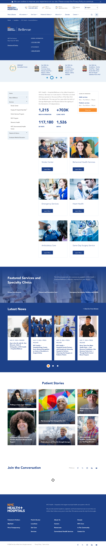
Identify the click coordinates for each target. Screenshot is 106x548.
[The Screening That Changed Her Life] (57, 406)
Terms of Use (46, 544)
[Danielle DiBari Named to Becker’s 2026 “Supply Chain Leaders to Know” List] (87, 326)
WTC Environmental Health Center (18, 128)
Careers (75, 14)
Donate (67, 14)
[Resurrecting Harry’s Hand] (87, 401)
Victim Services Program (17, 114)
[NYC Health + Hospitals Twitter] (82, 468)
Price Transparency (14, 527)
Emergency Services (50, 204)
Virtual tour (88, 110)
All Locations (22, 14)
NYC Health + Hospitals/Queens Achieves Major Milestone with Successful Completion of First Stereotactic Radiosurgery (18, 350)
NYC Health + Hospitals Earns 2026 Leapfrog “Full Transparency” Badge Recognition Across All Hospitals (41, 349)
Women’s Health (15, 122)
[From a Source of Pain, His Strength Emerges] (57, 435)
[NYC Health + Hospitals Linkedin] (92, 468)
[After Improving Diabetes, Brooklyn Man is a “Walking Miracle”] (87, 430)
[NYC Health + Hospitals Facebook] (78, 468)
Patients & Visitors (46, 14)
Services (11, 102)
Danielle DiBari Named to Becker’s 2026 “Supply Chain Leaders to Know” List (87, 348)
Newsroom (58, 527)
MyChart (10, 524)
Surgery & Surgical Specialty (18, 110)
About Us (58, 14)
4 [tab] (61, 77)
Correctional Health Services (63, 531)
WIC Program (14, 118)
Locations (34, 524)
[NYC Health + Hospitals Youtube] (96, 468)
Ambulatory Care (49, 246)
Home (11, 93)
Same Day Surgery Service (84, 246)
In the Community (83, 527)
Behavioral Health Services (84, 162)
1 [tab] (47, 77)
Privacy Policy (38, 544)
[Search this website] (91, 15)
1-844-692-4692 (35, 51)
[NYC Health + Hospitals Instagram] (87, 468)
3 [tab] (56, 77)
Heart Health (78, 204)
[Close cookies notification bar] (100, 2)
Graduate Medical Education (17, 137)
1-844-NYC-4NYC (33, 8)
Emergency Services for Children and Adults (84, 292)
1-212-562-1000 (35, 42)
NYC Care (80, 524)
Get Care (33, 14)
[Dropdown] (27, 97)
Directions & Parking (13, 45)
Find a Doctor (35, 520)
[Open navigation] (96, 15)
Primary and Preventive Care (48, 292)
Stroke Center (14, 105)
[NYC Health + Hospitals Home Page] (13, 7)
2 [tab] (52, 77)
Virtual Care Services (14, 292)
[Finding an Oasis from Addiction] (22, 398)
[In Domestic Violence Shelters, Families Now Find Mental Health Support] (22, 427)
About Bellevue (13, 97)
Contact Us (81, 531)
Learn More (47, 169)
